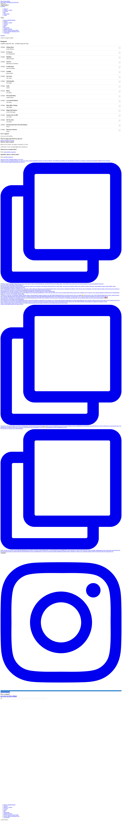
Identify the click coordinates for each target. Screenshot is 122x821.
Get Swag (5, 11)
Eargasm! (3, 35)
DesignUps (25, 819)
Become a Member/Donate (9, 20)
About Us (5, 8)
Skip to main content (5, 1)
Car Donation (6, 32)
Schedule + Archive (7, 10)
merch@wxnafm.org (8, 157)
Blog (4, 12)
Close (2, 17)
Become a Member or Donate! (7, 140)
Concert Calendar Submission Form (11, 31)
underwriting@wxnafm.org (10, 152)
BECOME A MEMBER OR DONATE (9, 2)
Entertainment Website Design (15, 819)
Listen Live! (3, 3)
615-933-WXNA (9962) (9, 696)
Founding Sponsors (7, 29)
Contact (5, 15)
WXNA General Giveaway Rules (10, 30)
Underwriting (6, 13)
